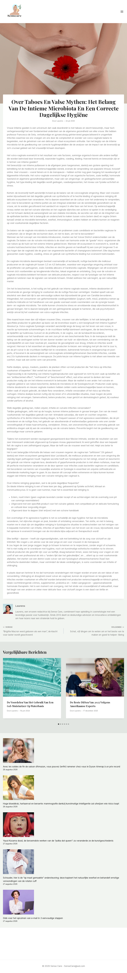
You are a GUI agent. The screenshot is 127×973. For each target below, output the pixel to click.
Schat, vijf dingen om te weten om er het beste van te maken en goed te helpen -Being (97, 631)
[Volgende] (120, 690)
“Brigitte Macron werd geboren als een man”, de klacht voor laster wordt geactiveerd (30, 631)
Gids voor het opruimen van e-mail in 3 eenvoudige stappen (33, 918)
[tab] (58, 724)
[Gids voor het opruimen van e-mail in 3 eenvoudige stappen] (63, 902)
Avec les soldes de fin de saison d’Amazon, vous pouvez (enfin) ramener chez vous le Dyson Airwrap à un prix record (61, 766)
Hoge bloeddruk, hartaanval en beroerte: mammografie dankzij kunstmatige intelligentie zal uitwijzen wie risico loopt (61, 803)
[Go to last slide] (7, 690)
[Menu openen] (123, 11)
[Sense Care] (15, 11)
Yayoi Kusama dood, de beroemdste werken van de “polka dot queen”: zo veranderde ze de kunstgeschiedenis (58, 840)
